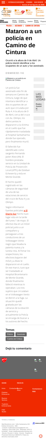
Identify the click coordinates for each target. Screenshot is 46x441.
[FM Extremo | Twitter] (29, 14)
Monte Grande (14, 21)
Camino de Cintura (14, 339)
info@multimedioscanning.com (22, 431)
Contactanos (13, 388)
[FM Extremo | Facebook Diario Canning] (7, 16)
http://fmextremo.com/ (8, 424)
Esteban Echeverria (16, 2)
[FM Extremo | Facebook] (35, 360)
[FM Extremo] (4, 362)
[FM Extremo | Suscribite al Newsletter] (40, 16)
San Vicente (38, 2)
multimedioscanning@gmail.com (18, 428)
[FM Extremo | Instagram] (19, 14)
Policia (10, 334)
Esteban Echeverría (22, 21)
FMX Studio (4, 411)
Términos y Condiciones (8, 419)
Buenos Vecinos (4, 399)
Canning (29, 2)
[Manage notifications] (41, 436)
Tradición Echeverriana (6, 405)
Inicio (3, 388)
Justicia (29, 21)
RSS (34, 391)
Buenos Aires (19, 389)
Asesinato (21, 334)
